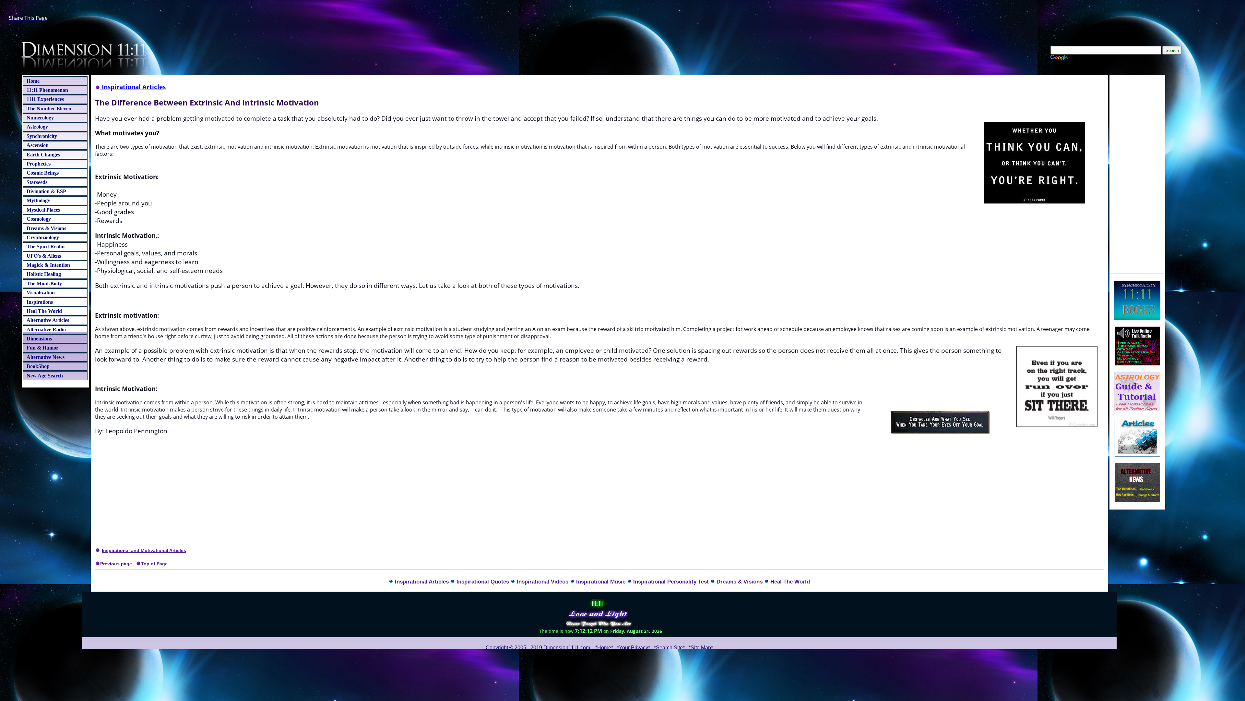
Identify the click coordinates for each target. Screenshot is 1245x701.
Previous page (116, 563)
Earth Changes (43, 154)
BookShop (38, 366)
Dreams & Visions (46, 228)
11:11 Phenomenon (47, 90)
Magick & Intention (48, 265)
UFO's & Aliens (44, 256)
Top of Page (154, 563)
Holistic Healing (44, 274)
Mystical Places (43, 210)
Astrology (37, 126)
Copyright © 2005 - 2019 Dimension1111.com (538, 647)
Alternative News (46, 357)
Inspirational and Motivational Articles (144, 550)
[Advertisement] (1137, 173)
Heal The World (44, 311)
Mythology (38, 200)
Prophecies (39, 163)
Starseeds (37, 182)
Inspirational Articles (422, 581)
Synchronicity (42, 136)
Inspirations (40, 302)
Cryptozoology (43, 237)
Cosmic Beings (43, 173)
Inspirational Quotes (482, 581)
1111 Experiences (45, 99)
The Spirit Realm (46, 246)
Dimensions (39, 338)
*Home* (604, 647)
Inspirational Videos (542, 581)
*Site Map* (701, 647)
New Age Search (45, 375)
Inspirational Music (600, 581)
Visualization (41, 292)
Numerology (40, 117)
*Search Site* (670, 647)
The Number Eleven (49, 108)
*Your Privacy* (633, 647)
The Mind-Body (44, 283)
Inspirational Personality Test (671, 581)
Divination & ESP (46, 191)
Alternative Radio (46, 329)
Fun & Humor (42, 347)
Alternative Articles (48, 320)
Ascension (38, 145)
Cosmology (39, 219)
